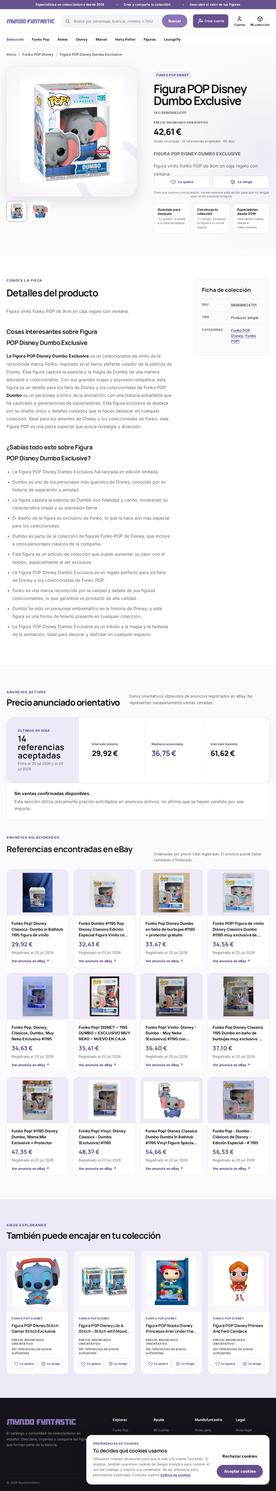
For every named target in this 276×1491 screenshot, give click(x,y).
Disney (82, 39)
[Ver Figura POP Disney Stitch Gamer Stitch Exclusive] (37, 1281)
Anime (62, 39)
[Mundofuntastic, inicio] (30, 21)
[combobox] (116, 21)
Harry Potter (125, 39)
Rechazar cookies (239, 1456)
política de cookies (175, 1475)
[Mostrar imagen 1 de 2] (16, 211)
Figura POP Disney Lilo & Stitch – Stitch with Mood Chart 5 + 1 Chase (102, 1331)
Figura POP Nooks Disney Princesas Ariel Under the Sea (169, 1331)
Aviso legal (244, 1430)
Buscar (174, 21)
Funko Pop (40, 39)
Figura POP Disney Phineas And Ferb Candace (238, 1328)
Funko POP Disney (38, 54)
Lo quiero (186, 182)
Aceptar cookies (240, 1471)
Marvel (101, 39)
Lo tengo (245, 182)
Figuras (150, 39)
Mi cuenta (161, 1430)
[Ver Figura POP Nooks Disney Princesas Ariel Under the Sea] (171, 1281)
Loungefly (172, 39)
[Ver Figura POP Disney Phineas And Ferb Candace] (238, 1281)
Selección (15, 39)
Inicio (11, 54)
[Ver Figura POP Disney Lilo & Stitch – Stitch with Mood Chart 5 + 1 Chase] (104, 1281)
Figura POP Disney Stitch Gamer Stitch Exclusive (35, 1328)
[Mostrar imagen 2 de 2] (40, 211)
